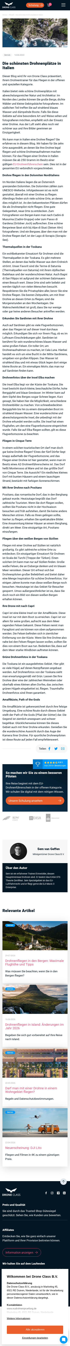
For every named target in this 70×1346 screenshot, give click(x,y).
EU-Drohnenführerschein (28, 164)
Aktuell (11, 15)
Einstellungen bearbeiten (35, 1337)
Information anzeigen (19, 1252)
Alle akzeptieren (35, 1329)
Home (4, 15)
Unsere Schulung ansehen (25, 800)
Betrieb (7, 55)
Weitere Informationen (18, 1318)
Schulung (33, 5)
